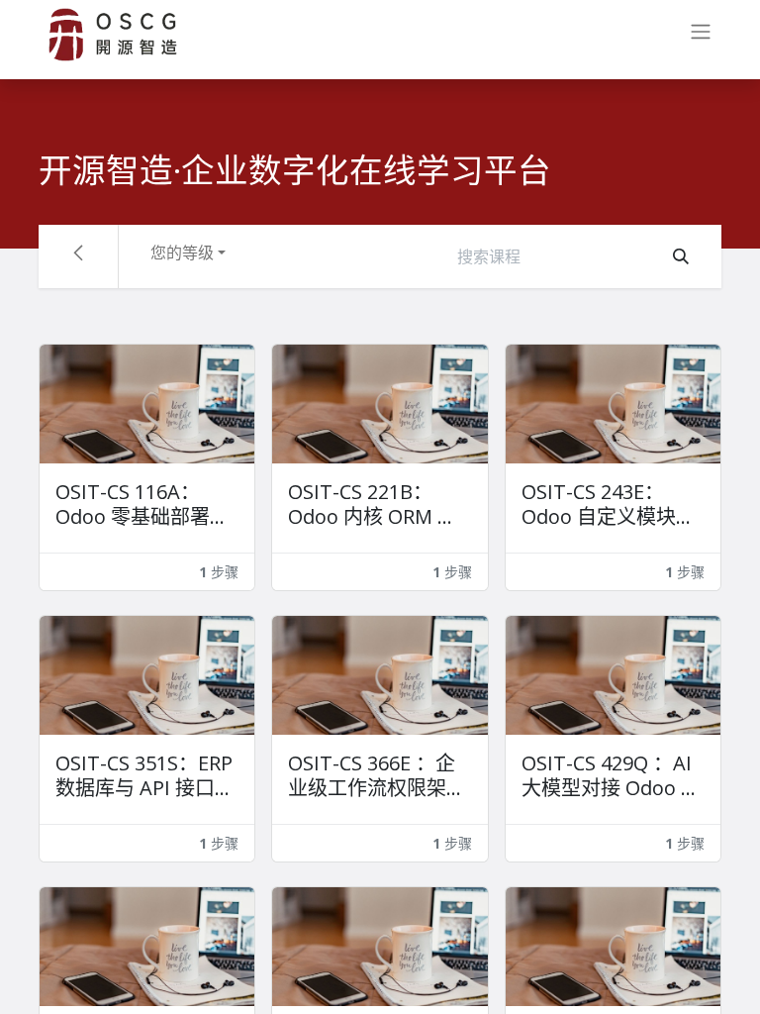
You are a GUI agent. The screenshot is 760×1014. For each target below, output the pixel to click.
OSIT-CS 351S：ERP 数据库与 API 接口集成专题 (145, 775)
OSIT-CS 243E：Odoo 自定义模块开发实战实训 (609, 504)
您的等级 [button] (182, 252)
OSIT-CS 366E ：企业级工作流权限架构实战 (377, 775)
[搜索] (681, 256)
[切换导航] (700, 35)
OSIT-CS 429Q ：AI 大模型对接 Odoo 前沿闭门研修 (611, 775)
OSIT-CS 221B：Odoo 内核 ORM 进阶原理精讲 (372, 504)
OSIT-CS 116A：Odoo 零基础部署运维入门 (142, 504)
